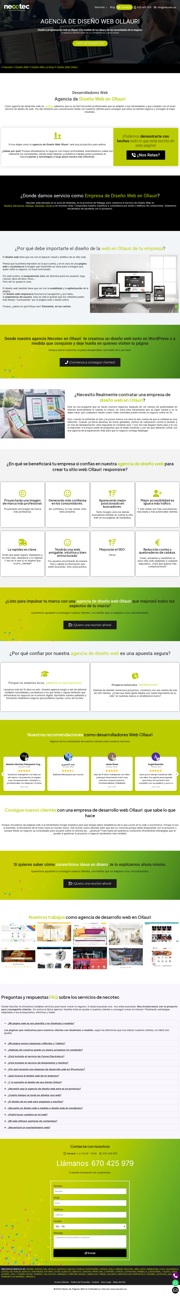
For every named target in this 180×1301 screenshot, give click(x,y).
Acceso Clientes (61, 1282)
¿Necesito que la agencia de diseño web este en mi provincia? (44, 1088)
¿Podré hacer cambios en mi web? (28, 1114)
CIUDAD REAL (154, 1271)
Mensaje (58, 1233)
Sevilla (49, 205)
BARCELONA (41, 1269)
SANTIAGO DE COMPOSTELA (131, 1274)
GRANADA (62, 1274)
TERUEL (102, 1274)
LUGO (162, 1269)
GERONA (87, 1271)
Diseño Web (22, 67)
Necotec (8, 67)
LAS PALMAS (130, 1271)
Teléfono (58, 1209)
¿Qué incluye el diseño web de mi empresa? (33, 1075)
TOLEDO (166, 1271)
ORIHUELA (30, 1276)
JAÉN (136, 1269)
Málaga (29, 205)
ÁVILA (111, 1269)
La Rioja (48, 106)
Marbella (39, 205)
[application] (105, 7)
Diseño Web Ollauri (67, 67)
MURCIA (80, 1269)
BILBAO (82, 1274)
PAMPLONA (97, 1271)
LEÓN (142, 1269)
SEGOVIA (128, 1269)
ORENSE (119, 1269)
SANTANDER (37, 1271)
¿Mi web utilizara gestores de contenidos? (32, 1121)
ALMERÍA (5, 1274)
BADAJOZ (77, 1271)
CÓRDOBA (73, 1274)
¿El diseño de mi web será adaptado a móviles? (35, 1101)
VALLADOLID (50, 1274)
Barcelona (18, 205)
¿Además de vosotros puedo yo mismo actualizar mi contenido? (45, 1050)
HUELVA (17, 1271)
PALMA (29, 1274)
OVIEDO (119, 1271)
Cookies (95, 1282)
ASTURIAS (48, 1271)
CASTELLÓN (7, 1271)
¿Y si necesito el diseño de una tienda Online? (35, 1082)
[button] (177, 774)
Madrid (8, 205)
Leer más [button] (24, 787)
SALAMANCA (172, 1269)
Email (56, 1197)
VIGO (13, 1274)
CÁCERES (150, 1274)
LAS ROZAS (161, 1274)
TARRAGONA (152, 1269)
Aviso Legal (106, 1282)
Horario (57, 1221)
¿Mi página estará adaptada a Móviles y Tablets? (36, 1043)
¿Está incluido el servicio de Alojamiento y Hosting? (38, 1062)
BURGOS (26, 1271)
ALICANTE (112, 1274)
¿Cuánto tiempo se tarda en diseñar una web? (34, 1095)
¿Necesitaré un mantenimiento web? (29, 1127)
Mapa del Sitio (119, 1282)
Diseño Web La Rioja (42, 67)
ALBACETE (66, 1271)
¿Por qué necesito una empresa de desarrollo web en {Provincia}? (46, 1069)
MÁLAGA (71, 1269)
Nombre (57, 1186)
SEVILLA (52, 1269)
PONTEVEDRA (91, 1269)
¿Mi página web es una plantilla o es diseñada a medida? (41, 1023)
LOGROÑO (109, 1271)
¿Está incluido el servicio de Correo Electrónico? (36, 1056)
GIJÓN (57, 1271)
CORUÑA (21, 1274)
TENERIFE (38, 1274)
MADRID (30, 1269)
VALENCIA (61, 1269)
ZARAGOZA (92, 1274)
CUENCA (103, 1269)
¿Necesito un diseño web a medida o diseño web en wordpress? (45, 1108)
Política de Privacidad (80, 1282)
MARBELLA (142, 1271)
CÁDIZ (174, 1271)
